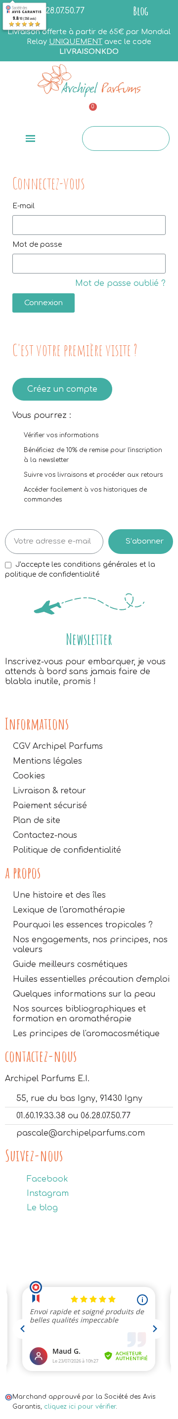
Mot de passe (37, 244)
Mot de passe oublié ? (120, 283)
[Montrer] (154, 263)
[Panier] (88, 113)
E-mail (23, 206)
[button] (62, 389)
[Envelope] (29, 111)
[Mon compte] (147, 113)
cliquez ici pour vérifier (80, 1406)
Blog (140, 10)
